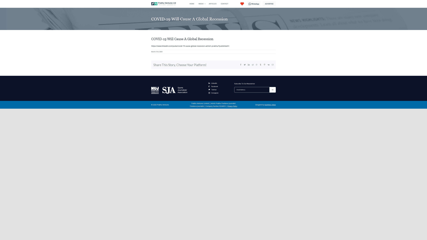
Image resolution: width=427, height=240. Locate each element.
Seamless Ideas (270, 105)
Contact (224, 4)
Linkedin (214, 83)
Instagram (214, 93)
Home (191, 4)
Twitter (214, 89)
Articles (212, 4)
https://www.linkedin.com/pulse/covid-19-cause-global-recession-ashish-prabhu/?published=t (190, 46)
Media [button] (201, 4)
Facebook (214, 86)
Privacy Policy (232, 106)
